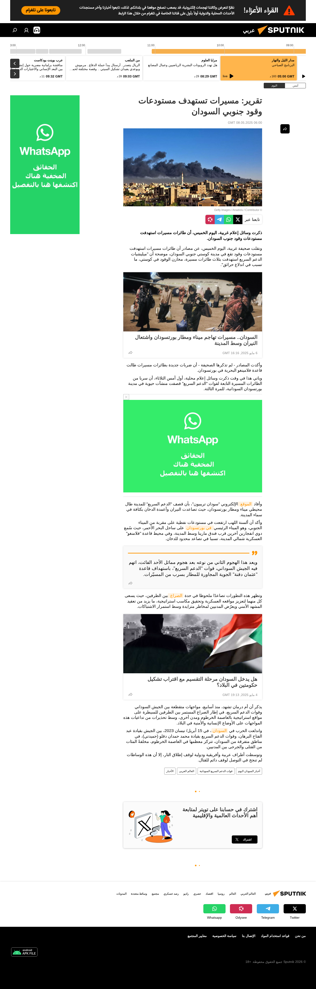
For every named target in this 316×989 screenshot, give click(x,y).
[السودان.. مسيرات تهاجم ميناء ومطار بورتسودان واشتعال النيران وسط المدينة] (192, 301)
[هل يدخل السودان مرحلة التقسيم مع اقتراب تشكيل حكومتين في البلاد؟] (192, 643)
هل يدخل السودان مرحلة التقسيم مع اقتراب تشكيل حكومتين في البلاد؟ (202, 682)
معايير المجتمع (197, 936)
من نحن (300, 936)
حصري (197, 893)
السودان (220, 730)
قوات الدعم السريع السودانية (216, 771)
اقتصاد (209, 893)
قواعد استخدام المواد (275, 936)
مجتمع (155, 893)
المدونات (121, 893)
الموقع (245, 504)
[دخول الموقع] (26, 30)
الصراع (175, 595)
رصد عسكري (171, 893)
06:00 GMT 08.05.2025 (245, 122)
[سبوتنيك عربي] (282, 36)
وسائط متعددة (139, 893)
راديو (186, 893)
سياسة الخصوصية (224, 936)
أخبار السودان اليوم (249, 771)
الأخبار (169, 771)
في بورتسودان (199, 527)
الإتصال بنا (248, 936)
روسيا (221, 893)
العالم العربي (186, 771)
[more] (130, 352)
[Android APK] (24, 952)
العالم (232, 893)
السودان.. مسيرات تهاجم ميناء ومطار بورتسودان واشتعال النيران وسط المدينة (196, 340)
